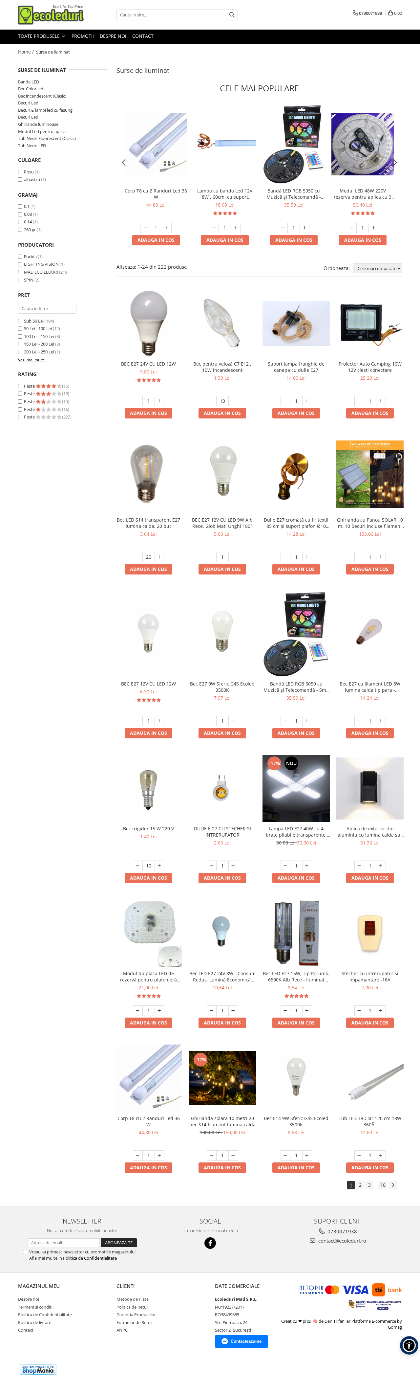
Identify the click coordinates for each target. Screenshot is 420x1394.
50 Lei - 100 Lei (38, 328)
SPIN (28, 280)
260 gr (30, 230)
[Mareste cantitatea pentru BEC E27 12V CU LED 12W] (159, 721)
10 (383, 1185)
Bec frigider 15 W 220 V (148, 828)
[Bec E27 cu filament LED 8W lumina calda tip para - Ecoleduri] (370, 634)
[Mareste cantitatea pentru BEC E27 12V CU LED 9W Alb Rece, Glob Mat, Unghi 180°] (233, 557)
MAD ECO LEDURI (41, 272)
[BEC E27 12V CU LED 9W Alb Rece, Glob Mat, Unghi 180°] (222, 474)
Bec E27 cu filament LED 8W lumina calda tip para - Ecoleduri (370, 687)
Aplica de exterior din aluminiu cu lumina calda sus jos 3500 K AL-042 (370, 831)
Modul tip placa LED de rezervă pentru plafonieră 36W (148, 976)
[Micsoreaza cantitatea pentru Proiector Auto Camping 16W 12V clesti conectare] (359, 401)
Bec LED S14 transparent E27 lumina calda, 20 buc (148, 523)
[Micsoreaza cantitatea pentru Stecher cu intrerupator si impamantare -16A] (359, 1010)
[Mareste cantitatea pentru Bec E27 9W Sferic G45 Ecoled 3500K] (233, 721)
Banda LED (28, 82)
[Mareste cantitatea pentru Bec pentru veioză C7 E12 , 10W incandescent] (233, 401)
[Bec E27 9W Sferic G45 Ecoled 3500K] (222, 634)
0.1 (27, 206)
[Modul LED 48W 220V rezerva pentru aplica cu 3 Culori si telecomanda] (362, 144)
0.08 (28, 214)
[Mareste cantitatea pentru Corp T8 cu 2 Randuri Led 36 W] (167, 228)
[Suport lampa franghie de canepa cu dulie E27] (296, 323)
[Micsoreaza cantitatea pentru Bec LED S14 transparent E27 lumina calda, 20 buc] (138, 557)
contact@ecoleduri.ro (341, 1240)
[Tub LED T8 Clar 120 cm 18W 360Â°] (370, 1078)
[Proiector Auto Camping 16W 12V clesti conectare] (370, 324)
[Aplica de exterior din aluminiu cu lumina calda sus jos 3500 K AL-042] (370, 788)
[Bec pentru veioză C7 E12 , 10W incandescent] (222, 323)
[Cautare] (232, 15)
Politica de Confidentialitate (90, 1258)
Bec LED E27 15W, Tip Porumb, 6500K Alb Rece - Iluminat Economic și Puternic (296, 976)
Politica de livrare (34, 1322)
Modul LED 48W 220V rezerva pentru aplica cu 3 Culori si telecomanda (362, 194)
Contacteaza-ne (246, 1341)
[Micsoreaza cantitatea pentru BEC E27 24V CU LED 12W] (138, 401)
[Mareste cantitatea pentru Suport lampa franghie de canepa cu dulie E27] (307, 401)
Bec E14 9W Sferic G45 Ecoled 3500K (296, 1121)
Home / (26, 52)
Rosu (29, 172)
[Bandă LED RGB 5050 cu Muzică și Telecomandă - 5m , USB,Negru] (293, 144)
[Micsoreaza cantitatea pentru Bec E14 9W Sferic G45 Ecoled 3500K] (285, 1155)
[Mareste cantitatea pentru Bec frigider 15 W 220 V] (159, 866)
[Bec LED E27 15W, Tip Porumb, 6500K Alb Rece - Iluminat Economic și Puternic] (296, 933)
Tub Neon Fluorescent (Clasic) (47, 138)
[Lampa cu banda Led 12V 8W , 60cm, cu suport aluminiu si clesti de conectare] (225, 144)
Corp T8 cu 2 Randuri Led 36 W (156, 194)
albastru (32, 179)
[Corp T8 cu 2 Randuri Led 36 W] (156, 144)
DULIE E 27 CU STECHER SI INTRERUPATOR (222, 831)
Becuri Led (28, 103)
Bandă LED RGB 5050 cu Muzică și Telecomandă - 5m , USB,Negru (293, 194)
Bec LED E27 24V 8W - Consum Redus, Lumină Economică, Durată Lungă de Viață (222, 976)
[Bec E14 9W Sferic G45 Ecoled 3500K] (296, 1078)
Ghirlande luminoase (38, 124)
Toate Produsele (39, 36)
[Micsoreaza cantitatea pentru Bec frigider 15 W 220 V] (138, 866)
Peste (30, 386)
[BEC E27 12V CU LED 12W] (148, 634)
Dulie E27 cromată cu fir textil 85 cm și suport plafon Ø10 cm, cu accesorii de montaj (296, 523)
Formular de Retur (134, 1322)
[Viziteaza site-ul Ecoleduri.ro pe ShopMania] (38, 1369)
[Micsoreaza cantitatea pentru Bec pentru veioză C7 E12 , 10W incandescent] (212, 401)
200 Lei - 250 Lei (39, 352)
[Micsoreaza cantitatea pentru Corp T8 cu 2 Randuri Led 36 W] (145, 228)
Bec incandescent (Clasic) (42, 96)
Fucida (30, 256)
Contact (143, 36)
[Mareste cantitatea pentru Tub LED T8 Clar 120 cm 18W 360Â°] (381, 1155)
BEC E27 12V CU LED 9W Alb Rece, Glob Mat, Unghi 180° (222, 523)
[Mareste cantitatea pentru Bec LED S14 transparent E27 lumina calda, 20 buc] (159, 557)
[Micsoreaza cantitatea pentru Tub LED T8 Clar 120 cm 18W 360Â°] (359, 1155)
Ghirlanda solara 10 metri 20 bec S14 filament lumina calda (222, 1121)
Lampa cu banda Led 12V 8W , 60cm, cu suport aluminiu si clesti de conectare (224, 194)
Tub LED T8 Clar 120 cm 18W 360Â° (370, 1121)
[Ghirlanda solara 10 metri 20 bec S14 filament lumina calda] (222, 1078)
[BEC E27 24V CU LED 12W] (148, 323)
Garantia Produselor (136, 1314)
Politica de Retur (132, 1307)
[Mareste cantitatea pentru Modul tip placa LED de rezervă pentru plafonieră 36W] (159, 1010)
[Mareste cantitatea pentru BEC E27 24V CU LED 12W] (159, 401)
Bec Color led (30, 89)
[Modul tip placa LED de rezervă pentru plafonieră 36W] (148, 933)
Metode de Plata (132, 1299)
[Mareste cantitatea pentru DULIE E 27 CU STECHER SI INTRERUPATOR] (233, 866)
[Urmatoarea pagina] (392, 1185)
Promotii (83, 36)
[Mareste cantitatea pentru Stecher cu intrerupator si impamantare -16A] (381, 1010)
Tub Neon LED (32, 145)
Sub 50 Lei (34, 321)
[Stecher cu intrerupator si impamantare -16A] (370, 933)
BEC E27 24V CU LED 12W (148, 364)
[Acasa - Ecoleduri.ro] (51, 15)
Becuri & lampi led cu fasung (45, 110)
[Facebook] (210, 1243)
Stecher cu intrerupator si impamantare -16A (370, 976)
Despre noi (113, 36)
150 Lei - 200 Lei (39, 344)
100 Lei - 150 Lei (39, 336)
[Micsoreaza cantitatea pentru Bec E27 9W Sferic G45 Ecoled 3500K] (212, 721)
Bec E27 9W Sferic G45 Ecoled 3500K (222, 687)
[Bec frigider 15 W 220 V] (148, 788)
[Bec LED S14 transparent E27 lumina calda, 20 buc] (148, 474)
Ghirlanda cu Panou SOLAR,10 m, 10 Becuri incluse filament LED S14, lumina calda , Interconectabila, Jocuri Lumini (370, 523)
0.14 (28, 222)
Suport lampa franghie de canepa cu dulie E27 (296, 367)
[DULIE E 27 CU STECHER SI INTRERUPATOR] (222, 788)
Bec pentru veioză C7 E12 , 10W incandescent (222, 367)
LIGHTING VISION (41, 264)
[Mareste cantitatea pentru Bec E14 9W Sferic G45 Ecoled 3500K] (307, 1155)
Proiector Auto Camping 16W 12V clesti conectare (370, 367)
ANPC (122, 1330)
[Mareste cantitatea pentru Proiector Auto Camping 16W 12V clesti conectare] (381, 401)
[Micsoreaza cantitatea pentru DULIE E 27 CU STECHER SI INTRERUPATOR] (212, 866)
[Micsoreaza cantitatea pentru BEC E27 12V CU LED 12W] (138, 721)
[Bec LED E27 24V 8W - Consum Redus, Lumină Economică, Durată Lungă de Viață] (222, 933)
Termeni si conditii (35, 1307)
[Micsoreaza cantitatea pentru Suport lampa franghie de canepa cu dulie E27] (285, 401)
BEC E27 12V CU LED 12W (148, 684)
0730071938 (341, 1231)
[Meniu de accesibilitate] (409, 1345)
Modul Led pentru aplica (42, 131)
